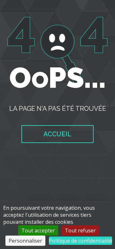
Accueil (57, 134)
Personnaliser (25, 240)
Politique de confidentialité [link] (80, 240)
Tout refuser (80, 230)
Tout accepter (38, 230)
